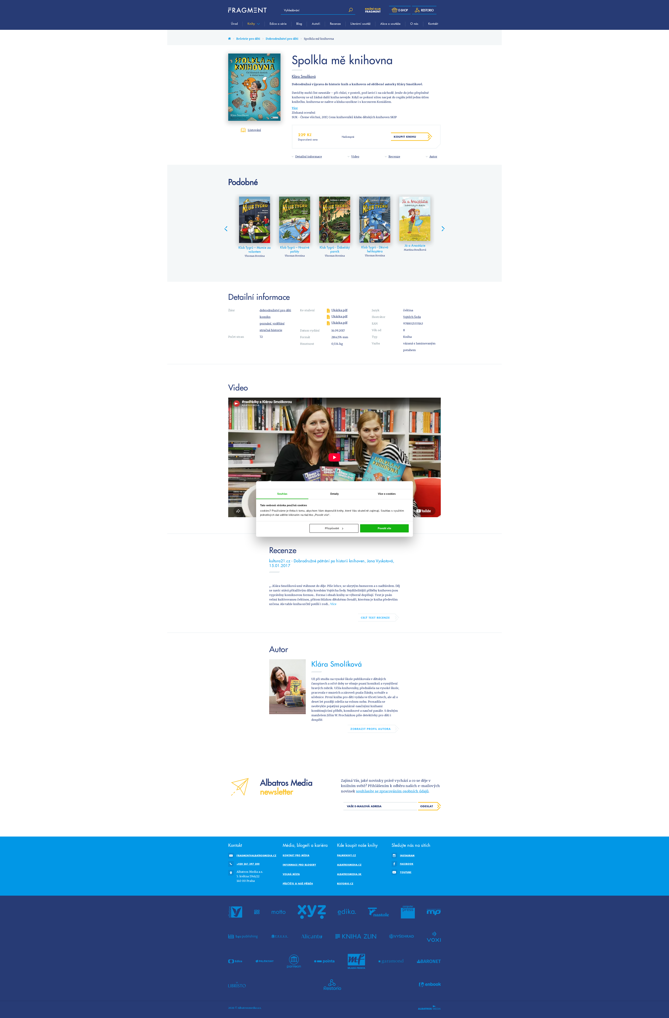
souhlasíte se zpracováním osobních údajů (392, 791)
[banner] (247, 10)
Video (355, 156)
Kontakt (433, 23)
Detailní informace (308, 156)
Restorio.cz (345, 883)
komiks (265, 317)
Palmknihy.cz (346, 855)
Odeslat (426, 806)
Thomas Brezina (255, 255)
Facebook (406, 863)
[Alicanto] (312, 936)
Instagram (407, 855)
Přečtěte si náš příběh (298, 883)
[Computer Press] (408, 912)
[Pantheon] (294, 961)
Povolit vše (384, 528)
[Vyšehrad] (401, 936)
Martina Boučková (415, 249)
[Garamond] (391, 961)
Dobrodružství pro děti (282, 38)
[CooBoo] (257, 912)
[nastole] (378, 912)
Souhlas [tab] (282, 493)
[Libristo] (237, 984)
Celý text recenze (375, 618)
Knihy (252, 23)
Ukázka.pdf (339, 310)
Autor (433, 156)
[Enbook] (430, 984)
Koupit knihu (405, 137)
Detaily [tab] (334, 493)
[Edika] (347, 912)
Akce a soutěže (390, 23)
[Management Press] (434, 912)
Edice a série (278, 23)
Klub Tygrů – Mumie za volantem (255, 249)
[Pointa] (324, 961)
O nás (414, 23)
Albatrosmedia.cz (349, 864)
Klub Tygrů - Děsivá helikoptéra (374, 249)
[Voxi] (434, 936)
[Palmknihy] (264, 961)
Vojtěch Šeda (412, 317)
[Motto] (278, 912)
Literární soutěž (361, 23)
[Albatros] (235, 912)
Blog (299, 23)
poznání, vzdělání (272, 323)
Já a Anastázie (415, 245)
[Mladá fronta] (356, 961)
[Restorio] (332, 984)
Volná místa (291, 874)
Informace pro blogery (299, 864)
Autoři (316, 23)
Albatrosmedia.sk (349, 874)
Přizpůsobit (332, 528)
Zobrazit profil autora (370, 729)
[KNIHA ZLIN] (355, 936)
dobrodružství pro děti (275, 310)
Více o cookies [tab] (387, 493)
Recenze (335, 23)
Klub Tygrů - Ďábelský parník (335, 249)
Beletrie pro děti (248, 38)
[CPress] (279, 936)
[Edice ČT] (235, 961)
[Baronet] (429, 961)
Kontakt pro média (296, 855)
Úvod (234, 23)
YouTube (406, 872)
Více (295, 108)
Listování (254, 130)
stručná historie (271, 330)
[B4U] (243, 936)
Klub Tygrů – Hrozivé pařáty (294, 249)
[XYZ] (311, 912)
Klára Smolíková (304, 76)
